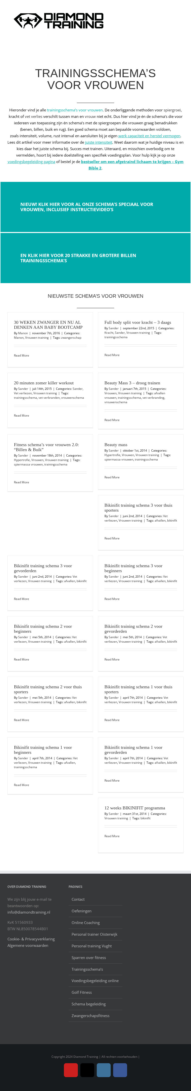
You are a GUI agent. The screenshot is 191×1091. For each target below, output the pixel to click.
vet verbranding (153, 398)
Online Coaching (86, 922)
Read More (21, 355)
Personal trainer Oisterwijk (94, 934)
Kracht (108, 333)
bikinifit (172, 520)
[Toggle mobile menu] (182, 9)
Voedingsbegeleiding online (95, 980)
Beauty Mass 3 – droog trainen (132, 382)
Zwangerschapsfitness (90, 1015)
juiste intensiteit (98, 142)
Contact (78, 899)
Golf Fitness (82, 992)
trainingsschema (116, 337)
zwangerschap (71, 337)
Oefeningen (82, 910)
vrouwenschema (72, 398)
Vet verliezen (23, 393)
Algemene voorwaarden (27, 945)
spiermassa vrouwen (28, 464)
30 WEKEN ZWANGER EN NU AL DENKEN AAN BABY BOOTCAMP (48, 325)
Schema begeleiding (89, 1003)
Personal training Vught (92, 945)
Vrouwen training (37, 337)
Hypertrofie (22, 460)
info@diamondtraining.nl (28, 912)
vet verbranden (49, 398)
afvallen (160, 520)
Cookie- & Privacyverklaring (31, 938)
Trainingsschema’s (87, 969)
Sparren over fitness (89, 957)
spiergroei (172, 109)
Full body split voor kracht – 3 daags (137, 322)
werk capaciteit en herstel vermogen (149, 135)
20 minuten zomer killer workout (44, 382)
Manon (23, 333)
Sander (114, 328)
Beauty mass (115, 444)
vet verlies (33, 116)
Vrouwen (110, 393)
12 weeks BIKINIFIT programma (134, 807)
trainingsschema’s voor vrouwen (75, 109)
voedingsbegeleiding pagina (31, 161)
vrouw (90, 116)
